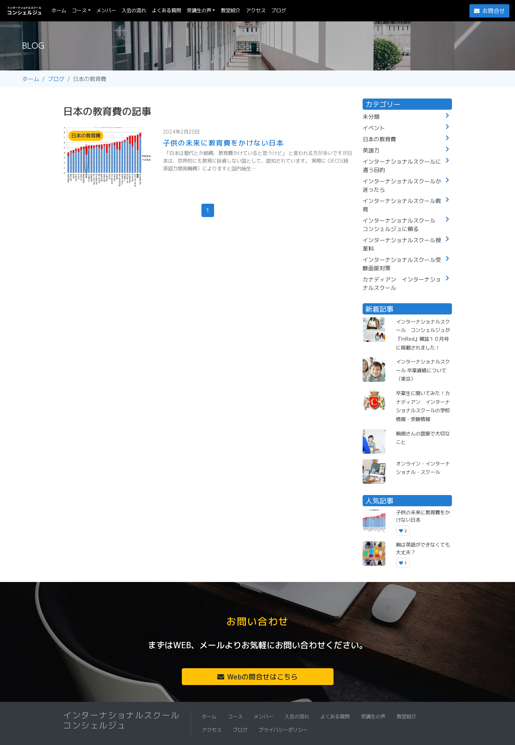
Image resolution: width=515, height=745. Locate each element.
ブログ (278, 10)
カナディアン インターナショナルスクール (402, 284)
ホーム (60, 10)
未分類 (371, 117)
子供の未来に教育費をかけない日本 (223, 143)
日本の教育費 (379, 139)
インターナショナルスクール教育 (402, 205)
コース (79, 10)
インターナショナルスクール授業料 (402, 244)
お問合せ (493, 11)
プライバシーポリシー (283, 729)
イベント (374, 128)
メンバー (106, 10)
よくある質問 (166, 10)
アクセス (256, 10)
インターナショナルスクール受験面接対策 (402, 264)
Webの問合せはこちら (262, 677)
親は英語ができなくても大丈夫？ (423, 548)
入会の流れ (134, 10)
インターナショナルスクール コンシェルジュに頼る (402, 225)
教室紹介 (230, 10)
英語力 (371, 150)
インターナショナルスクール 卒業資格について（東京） (423, 370)
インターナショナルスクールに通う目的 (402, 166)
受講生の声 (199, 10)
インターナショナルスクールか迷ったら (402, 185)
